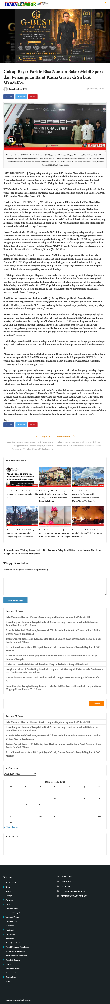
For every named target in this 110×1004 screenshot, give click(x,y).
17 (10, 810)
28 (69, 816)
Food (8, 904)
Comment (7, 575)
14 (69, 804)
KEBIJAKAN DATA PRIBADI (74, 896)
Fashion (9, 900)
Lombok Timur (12, 917)
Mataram (10, 925)
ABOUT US (66, 876)
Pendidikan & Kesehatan (17, 942)
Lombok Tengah (13, 912)
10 (10, 804)
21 (69, 810)
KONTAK (65, 886)
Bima (8, 887)
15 (84, 804)
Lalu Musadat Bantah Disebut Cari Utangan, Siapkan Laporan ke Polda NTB (22, 494)
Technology (11, 977)
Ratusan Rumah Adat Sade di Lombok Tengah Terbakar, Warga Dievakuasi (87, 533)
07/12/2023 (94, 89)
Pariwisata (10, 934)
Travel (8, 981)
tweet (22, 96)
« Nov (7, 827)
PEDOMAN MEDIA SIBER (73, 891)
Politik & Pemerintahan (16, 955)
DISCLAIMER (67, 881)
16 (99, 804)
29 (84, 816)
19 (40, 810)
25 (25, 816)
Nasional (9, 930)
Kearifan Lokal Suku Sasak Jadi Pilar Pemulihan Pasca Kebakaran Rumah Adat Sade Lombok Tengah (54, 533)
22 (84, 810)
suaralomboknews (23, 1000)
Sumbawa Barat (13, 968)
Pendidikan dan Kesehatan (17, 947)
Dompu (9, 895)
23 (99, 810)
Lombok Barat (12, 908)
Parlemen (10, 938)
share (9, 96)
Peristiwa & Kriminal (15, 951)
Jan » (14, 827)
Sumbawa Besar (13, 972)
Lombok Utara (12, 921)
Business (9, 891)
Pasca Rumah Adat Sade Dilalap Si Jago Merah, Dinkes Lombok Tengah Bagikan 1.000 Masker (21, 533)
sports (8, 964)
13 (55, 804)
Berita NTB (11, 882)
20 (55, 810)
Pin (34, 96)
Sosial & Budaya (13, 960)
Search (97, 703)
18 (25, 810)
